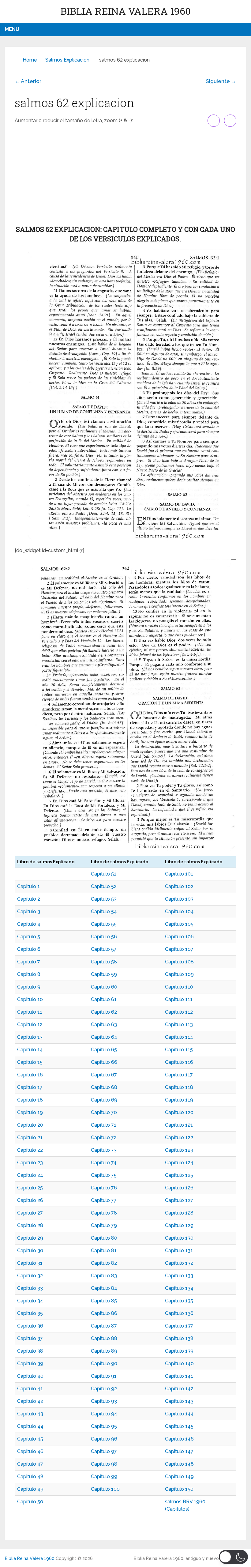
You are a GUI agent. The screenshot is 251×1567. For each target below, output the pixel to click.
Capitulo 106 (179, 937)
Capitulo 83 (104, 1276)
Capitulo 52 (104, 886)
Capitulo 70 (104, 1112)
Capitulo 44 (30, 1426)
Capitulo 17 (30, 1087)
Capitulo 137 (179, 1326)
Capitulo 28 (30, 1225)
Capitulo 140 (179, 1363)
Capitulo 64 (104, 1037)
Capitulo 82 (104, 1263)
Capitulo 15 (30, 1062)
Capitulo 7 (28, 962)
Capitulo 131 (179, 1250)
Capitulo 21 (30, 1137)
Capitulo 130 (179, 1238)
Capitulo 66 (104, 1062)
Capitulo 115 (179, 1050)
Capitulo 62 (104, 1012)
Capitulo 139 (179, 1351)
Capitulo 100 (105, 1489)
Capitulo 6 (28, 949)
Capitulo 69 (104, 1100)
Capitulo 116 (179, 1062)
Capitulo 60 (104, 987)
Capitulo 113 (179, 1024)
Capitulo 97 (104, 1451)
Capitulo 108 (179, 962)
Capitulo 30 (30, 1250)
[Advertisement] (125, 176)
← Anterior (28, 81)
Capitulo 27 (30, 1213)
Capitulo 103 (179, 899)
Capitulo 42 (30, 1401)
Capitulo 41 (30, 1389)
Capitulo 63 (104, 1024)
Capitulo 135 (179, 1301)
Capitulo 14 (30, 1050)
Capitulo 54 (104, 911)
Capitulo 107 (179, 949)
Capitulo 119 (179, 1100)
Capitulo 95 (104, 1426)
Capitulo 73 (104, 1150)
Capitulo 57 (104, 949)
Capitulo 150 (179, 1489)
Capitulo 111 (179, 999)
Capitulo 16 (30, 1075)
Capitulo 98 (104, 1464)
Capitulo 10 (30, 999)
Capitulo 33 (30, 1288)
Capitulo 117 (179, 1075)
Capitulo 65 (104, 1050)
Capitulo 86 (104, 1313)
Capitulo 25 (30, 1188)
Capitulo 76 (104, 1188)
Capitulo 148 (179, 1464)
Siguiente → (221, 81)
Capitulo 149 (179, 1476)
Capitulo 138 (179, 1338)
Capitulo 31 (30, 1263)
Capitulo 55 (104, 924)
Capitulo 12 (30, 1024)
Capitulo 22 (30, 1150)
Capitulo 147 (179, 1451)
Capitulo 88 (104, 1338)
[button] (233, 1557)
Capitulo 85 (104, 1301)
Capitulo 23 (30, 1163)
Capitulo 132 (179, 1263)
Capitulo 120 (179, 1112)
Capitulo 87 (104, 1326)
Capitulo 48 (30, 1476)
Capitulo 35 (30, 1313)
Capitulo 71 (103, 1125)
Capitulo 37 (30, 1338)
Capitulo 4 (28, 924)
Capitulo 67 (104, 1075)
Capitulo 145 (179, 1426)
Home (30, 60)
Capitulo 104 (179, 911)
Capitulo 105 (179, 924)
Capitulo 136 (179, 1313)
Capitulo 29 (30, 1238)
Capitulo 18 (30, 1100)
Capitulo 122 (179, 1137)
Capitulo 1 (28, 886)
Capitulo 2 (28, 899)
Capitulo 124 (179, 1163)
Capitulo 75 (104, 1175)
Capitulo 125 (179, 1175)
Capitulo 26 (30, 1200)
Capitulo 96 (104, 1439)
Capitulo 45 (30, 1439)
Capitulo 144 (179, 1414)
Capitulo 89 (104, 1351)
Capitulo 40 (30, 1376)
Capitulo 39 (30, 1363)
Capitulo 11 (29, 1012)
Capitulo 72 (104, 1137)
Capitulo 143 (179, 1401)
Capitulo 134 (179, 1288)
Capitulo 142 (179, 1389)
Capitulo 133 (179, 1276)
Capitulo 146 (179, 1439)
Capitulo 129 (179, 1225)
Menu (12, 29)
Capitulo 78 (104, 1213)
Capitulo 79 (104, 1225)
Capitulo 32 (30, 1276)
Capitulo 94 (104, 1414)
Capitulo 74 (104, 1163)
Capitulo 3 (28, 911)
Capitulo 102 (179, 886)
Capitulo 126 (179, 1188)
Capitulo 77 (104, 1200)
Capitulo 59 (104, 974)
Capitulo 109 (179, 974)
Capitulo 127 (179, 1200)
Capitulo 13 (30, 1037)
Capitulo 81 (104, 1250)
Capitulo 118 (179, 1087)
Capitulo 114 (179, 1037)
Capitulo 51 (103, 874)
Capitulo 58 (104, 962)
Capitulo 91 (104, 1376)
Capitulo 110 (179, 987)
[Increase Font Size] (214, 121)
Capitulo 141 (179, 1376)
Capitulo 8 (28, 974)
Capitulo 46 (30, 1451)
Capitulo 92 (104, 1389)
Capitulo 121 (179, 1125)
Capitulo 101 (179, 874)
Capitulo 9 (28, 987)
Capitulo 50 (30, 1502)
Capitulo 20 (30, 1125)
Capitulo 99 (104, 1476)
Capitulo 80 (104, 1238)
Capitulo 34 (30, 1301)
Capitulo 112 (179, 1012)
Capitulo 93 (104, 1401)
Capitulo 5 (28, 937)
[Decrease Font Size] (230, 121)
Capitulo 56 (104, 937)
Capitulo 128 (179, 1213)
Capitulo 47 (30, 1464)
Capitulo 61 (104, 999)
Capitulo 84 (104, 1288)
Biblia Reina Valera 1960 (125, 10)
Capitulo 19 (30, 1112)
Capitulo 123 (179, 1150)
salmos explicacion (67, 60)
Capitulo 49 (30, 1489)
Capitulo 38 (30, 1351)
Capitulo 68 (104, 1087)
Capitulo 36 (30, 1326)
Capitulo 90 (104, 1363)
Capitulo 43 (30, 1414)
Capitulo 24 (30, 1175)
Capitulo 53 (104, 899)
